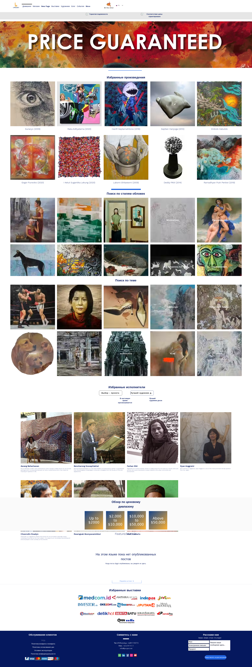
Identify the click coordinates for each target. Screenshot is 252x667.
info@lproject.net (126, 648)
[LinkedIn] (123, 655)
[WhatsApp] (119, 655)
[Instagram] (131, 655)
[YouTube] (135, 655)
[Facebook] (127, 655)
